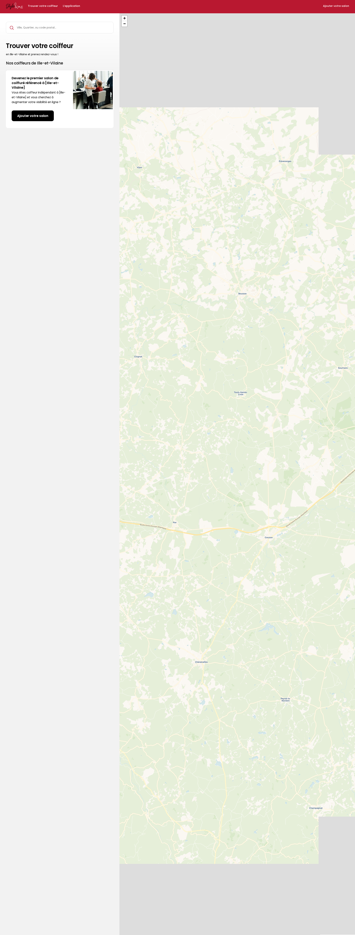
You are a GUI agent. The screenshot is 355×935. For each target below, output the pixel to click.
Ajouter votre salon (336, 6)
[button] (124, 18)
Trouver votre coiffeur (43, 6)
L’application (71, 6)
